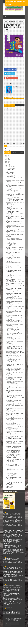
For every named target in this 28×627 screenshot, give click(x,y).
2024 (6, 158)
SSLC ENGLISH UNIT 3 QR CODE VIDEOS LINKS (13, 280)
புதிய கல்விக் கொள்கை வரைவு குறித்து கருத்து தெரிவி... (14, 240)
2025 (6, 156)
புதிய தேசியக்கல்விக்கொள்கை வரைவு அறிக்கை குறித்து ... (14, 334)
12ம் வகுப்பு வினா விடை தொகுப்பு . (13, 193)
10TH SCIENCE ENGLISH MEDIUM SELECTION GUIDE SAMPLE (14, 449)
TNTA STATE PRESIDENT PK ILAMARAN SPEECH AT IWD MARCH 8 (12, 579)
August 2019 (9, 172)
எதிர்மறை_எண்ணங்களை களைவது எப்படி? (12, 589)
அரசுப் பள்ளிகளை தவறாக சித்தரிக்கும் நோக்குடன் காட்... (14, 403)
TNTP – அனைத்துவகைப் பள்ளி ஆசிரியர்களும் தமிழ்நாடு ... (12, 330)
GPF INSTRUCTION (10, 314)
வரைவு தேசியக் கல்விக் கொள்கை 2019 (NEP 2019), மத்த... (14, 396)
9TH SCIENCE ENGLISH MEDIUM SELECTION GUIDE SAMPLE (13, 447)
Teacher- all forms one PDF (12, 383)
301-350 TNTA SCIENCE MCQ (10, 521)
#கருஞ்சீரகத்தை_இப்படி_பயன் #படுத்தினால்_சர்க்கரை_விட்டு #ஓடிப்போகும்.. (12, 601)
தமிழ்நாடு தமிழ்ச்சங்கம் (8, 150)
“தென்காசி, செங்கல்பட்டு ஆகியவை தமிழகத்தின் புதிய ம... (13, 339)
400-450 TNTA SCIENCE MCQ (10, 519)
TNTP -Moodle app (10, 204)
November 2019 (9, 168)
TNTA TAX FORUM (7, 558)
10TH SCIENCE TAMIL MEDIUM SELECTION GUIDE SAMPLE (13, 452)
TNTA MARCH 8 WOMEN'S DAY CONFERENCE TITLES (10, 575)
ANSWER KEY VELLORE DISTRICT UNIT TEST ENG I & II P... (14, 349)
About (11, 623)
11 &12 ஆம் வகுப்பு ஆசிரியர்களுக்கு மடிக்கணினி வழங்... (13, 421)
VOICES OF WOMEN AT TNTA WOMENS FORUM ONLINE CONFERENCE (12, 568)
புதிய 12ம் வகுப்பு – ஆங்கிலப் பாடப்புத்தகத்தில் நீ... (12, 191)
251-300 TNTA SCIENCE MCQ (10, 524)
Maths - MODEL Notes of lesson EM (14, 379)
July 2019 (8, 173)
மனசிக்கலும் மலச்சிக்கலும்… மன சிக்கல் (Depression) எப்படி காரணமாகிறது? (11, 586)
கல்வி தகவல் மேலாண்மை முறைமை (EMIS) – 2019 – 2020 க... (15, 258)
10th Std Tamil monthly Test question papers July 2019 (14, 347)
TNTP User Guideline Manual (12, 238)
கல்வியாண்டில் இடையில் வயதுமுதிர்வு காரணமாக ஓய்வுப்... (13, 263)
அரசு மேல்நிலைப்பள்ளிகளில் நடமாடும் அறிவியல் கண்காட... (13, 224)
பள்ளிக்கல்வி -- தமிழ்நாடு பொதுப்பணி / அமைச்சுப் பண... (14, 297)
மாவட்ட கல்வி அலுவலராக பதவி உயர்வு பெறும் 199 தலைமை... (14, 183)
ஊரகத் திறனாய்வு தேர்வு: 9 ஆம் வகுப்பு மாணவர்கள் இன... (14, 378)
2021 (6, 162)
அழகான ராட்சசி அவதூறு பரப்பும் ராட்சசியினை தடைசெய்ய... (12, 429)
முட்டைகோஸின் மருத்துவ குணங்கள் (13, 355)
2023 (6, 159)
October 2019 (9, 169)
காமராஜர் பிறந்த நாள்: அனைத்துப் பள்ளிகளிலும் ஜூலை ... (13, 434)
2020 (6, 164)
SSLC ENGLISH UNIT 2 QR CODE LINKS (15, 281)
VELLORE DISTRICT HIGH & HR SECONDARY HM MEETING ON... (14, 321)
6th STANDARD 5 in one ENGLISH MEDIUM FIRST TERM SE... (13, 465)
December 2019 (9, 166)
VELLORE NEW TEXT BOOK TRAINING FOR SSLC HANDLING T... (15, 370)
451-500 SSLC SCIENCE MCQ (10, 516)
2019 (6, 165)
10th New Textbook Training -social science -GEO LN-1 (13, 277)
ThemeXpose (17, 620)
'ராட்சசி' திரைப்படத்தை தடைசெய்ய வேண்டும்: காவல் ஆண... (13, 360)
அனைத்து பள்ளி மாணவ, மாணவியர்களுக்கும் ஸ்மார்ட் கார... (13, 424)
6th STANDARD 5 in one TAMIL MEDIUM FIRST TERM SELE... (15, 462)
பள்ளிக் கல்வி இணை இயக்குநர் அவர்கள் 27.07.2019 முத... (14, 230)
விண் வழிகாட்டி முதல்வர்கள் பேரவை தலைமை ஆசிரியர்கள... (13, 243)
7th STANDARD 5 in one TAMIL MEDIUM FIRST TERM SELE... (15, 460)
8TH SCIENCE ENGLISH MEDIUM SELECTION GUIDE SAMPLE (13, 444)
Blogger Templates (17, 619)
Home (5, 148)
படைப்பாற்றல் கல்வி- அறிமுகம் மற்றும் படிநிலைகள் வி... (13, 475)
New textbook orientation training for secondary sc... (14, 478)
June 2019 (8, 484)
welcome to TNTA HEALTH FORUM (11, 593)
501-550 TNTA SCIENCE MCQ (10, 513)
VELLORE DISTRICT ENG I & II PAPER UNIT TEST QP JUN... (15, 353)
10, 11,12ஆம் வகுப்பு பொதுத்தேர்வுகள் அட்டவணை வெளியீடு (14, 309)
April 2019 (8, 487)
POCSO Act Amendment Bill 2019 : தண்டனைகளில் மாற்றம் (13, 473)
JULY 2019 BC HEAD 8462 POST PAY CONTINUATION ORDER (14, 200)
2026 (6, 155)
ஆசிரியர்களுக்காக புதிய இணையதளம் (14, 351)
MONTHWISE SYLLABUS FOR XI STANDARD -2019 (13, 271)
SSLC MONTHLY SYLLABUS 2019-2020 (15, 323)
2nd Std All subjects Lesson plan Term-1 (14, 332)
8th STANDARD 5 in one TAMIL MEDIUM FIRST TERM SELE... (15, 457)
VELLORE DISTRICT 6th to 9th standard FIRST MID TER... (15, 195)
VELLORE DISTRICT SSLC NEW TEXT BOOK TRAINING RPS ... (14, 365)
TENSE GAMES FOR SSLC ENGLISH (14, 275)
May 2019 (8, 486)
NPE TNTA (8, 236)
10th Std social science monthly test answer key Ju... (14, 304)
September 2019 (10, 171)
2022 (6, 161)
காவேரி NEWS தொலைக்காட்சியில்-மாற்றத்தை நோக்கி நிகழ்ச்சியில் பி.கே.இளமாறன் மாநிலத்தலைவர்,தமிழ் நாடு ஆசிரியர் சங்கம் (12, 540)
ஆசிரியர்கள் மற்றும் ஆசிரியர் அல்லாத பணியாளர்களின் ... (13, 411)
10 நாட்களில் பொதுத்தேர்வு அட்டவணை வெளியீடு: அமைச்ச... (14, 393)
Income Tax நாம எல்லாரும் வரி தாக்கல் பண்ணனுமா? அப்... (14, 357)
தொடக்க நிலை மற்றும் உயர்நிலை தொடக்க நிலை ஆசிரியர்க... (14, 419)
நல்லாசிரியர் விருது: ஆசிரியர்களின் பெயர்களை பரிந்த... (13, 255)
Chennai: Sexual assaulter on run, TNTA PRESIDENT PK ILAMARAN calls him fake (12, 535)
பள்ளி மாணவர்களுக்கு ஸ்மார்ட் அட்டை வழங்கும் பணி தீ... (14, 401)
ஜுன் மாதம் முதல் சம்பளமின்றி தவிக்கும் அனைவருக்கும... (14, 302)
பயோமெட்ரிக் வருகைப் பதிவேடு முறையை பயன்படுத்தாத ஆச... (14, 382)
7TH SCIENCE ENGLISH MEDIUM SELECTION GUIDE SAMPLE (13, 439)
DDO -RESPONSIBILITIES (9, 561)
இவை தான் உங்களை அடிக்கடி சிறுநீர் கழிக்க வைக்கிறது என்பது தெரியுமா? (12, 598)
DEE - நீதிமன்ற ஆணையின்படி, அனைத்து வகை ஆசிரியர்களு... (14, 442)
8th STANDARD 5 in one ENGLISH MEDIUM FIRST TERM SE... (13, 455)
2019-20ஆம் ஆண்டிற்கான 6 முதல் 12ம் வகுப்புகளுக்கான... (14, 268)
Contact (16, 623)
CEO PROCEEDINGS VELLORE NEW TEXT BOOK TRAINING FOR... (14, 367)
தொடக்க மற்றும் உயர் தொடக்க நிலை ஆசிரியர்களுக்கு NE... (13, 416)
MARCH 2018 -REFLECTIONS (10, 571)
